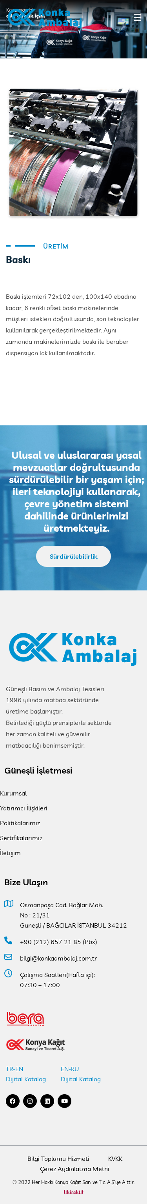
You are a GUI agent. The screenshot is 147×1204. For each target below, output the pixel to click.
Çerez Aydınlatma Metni (74, 1169)
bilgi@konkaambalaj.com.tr (58, 958)
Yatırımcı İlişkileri (23, 808)
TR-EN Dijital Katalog (26, 1074)
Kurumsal (13, 793)
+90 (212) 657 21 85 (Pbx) (58, 942)
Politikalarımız (20, 823)
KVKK (115, 1158)
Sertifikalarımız (21, 838)
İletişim (10, 853)
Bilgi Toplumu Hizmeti (58, 1158)
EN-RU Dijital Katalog (81, 1074)
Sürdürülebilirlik (73, 556)
